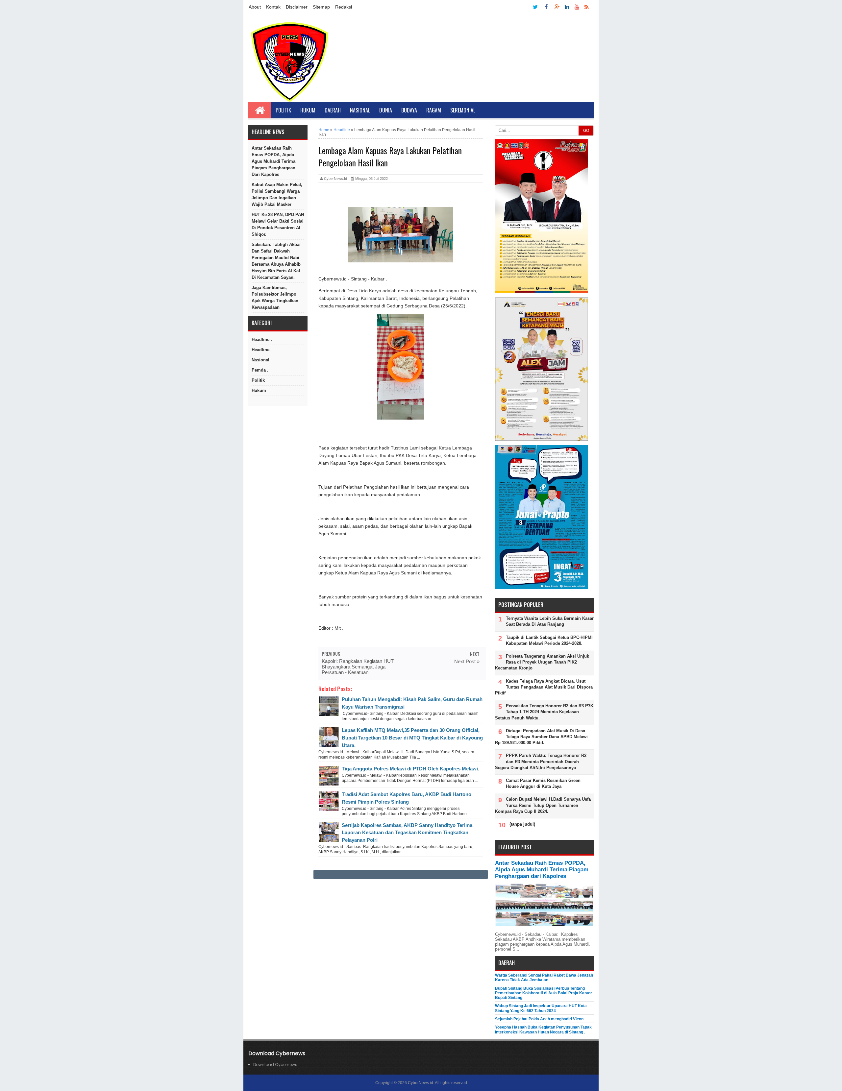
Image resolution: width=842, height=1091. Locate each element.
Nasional (360, 110)
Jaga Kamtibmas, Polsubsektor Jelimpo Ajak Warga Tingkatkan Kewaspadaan (275, 297)
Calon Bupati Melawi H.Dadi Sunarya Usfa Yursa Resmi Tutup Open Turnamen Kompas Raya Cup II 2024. (543, 805)
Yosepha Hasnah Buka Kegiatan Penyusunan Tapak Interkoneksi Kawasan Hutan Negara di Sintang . (543, 1029)
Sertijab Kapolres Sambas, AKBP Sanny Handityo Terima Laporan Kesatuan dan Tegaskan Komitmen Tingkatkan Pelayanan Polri (407, 832)
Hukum (307, 110)
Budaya (409, 110)
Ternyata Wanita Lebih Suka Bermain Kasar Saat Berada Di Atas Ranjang (550, 621)
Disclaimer (297, 7)
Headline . (262, 339)
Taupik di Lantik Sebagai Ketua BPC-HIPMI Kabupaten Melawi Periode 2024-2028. (549, 640)
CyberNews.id (420, 1082)
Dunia (385, 110)
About (255, 7)
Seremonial (462, 110)
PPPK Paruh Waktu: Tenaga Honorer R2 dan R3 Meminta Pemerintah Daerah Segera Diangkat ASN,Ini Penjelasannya (540, 761)
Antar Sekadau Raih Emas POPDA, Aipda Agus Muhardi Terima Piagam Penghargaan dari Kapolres (273, 161)
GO (586, 130)
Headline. (261, 349)
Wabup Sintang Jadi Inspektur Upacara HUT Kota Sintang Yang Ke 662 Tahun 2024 (541, 1008)
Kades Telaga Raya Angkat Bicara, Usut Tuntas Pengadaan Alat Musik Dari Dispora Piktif (544, 687)
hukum (259, 390)
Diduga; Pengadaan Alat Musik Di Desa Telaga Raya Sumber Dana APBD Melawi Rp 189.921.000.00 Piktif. (541, 736)
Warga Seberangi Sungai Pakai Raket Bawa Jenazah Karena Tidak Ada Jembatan (544, 977)
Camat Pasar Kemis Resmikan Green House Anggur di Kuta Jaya (543, 783)
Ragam (433, 110)
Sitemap (321, 7)
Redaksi (343, 7)
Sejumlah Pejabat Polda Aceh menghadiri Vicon (539, 1019)
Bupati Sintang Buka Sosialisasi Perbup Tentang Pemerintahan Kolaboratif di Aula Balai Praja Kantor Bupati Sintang (543, 993)
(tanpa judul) (522, 824)
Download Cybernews (275, 1064)
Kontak (273, 7)
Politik (283, 110)
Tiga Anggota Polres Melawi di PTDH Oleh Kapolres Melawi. (410, 768)
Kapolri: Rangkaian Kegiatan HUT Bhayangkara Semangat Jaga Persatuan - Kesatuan (358, 666)
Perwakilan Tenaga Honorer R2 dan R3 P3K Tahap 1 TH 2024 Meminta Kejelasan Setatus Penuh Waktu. (544, 711)
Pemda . (260, 370)
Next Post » (467, 661)
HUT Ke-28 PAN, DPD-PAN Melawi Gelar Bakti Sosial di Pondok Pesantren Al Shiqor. (278, 224)
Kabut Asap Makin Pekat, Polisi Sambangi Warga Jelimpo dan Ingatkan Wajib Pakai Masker (277, 194)
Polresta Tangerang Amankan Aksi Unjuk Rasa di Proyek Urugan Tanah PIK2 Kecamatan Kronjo (542, 662)
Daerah (333, 110)
